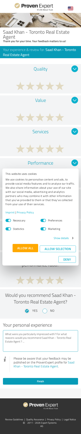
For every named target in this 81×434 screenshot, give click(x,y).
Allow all (25, 248)
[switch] (43, 220)
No (52, 310)
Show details (61, 238)
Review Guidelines (14, 419)
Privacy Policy (25, 212)
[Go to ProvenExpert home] (34, 10)
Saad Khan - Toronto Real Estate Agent (44, 364)
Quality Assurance (35, 419)
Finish (40, 381)
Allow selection (58, 248)
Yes (35, 310)
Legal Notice (70, 419)
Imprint (10, 212)
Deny (67, 259)
